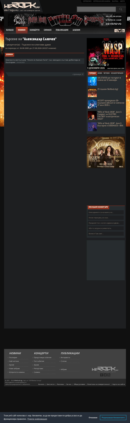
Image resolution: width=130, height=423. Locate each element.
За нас (68, 384)
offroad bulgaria (101, 1)
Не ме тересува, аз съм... (99, 217)
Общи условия (79, 384)
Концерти (34, 30)
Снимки (47, 30)
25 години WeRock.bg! (108, 89)
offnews (87, 1)
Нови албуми (14, 368)
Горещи (92, 73)
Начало (10, 30)
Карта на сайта (118, 384)
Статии (64, 361)
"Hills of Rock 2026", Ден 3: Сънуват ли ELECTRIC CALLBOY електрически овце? (110, 115)
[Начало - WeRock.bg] (21, 12)
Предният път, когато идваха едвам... (104, 223)
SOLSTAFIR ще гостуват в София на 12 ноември (109, 79)
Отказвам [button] (93, 418)
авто (122, 1)
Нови (100, 73)
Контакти (50, 384)
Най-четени (14, 361)
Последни (13, 357)
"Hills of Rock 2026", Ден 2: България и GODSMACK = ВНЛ (110, 124)
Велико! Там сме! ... (96, 233)
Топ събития (39, 361)
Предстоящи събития (42, 357)
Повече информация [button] (37, 419)
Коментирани (117, 73)
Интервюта (65, 357)
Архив (11, 365)
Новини (21, 30)
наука (115, 1)
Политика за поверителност (98, 384)
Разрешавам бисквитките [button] (113, 418)
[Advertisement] (106, 187)
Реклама (60, 384)
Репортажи (38, 368)
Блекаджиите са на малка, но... (101, 212)
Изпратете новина (17, 372)
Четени (106, 73)
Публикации (62, 30)
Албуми (76, 30)
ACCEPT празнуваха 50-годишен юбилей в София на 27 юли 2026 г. (111, 103)
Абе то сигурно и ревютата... (100, 228)
